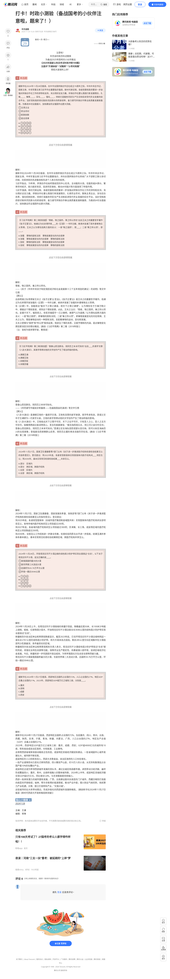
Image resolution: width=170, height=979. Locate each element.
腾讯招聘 (72, 959)
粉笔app (19, 848)
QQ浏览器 (88, 959)
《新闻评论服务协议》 (51, 878)
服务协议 (39, 959)
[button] (147, 23)
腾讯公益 (80, 959)
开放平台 (56, 959)
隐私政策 (47, 959)
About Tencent (29, 959)
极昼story (19, 870)
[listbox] (60, 850)
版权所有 (64, 970)
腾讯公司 (57, 970)
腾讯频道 (97, 959)
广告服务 (64, 959)
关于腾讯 (19, 959)
